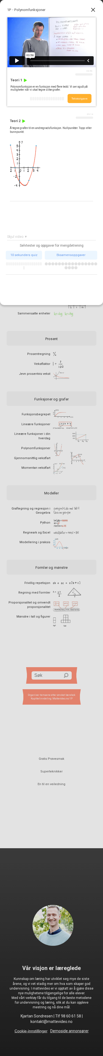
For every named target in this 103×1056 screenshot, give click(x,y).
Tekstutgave (79, 98)
